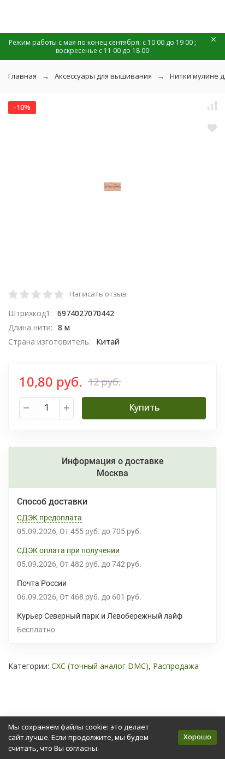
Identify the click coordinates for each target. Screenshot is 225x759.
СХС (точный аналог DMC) (100, 666)
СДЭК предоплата (49, 517)
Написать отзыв (98, 294)
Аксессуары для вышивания (103, 76)
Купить (144, 407)
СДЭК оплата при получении (68, 550)
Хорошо (197, 737)
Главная (22, 76)
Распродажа (176, 666)
